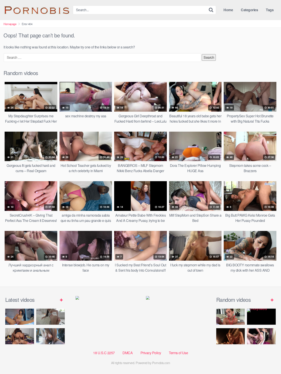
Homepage (10, 24)
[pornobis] (36, 10)
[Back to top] (268, 360)
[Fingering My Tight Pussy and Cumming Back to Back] (19, 317)
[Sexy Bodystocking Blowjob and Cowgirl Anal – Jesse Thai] (19, 336)
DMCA (127, 352)
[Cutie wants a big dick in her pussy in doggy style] (50, 317)
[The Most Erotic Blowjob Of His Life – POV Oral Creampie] (230, 336)
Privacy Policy (150, 352)
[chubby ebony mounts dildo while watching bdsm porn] (50, 336)
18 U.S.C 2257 (104, 352)
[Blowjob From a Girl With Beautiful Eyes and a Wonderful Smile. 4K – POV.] (230, 317)
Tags (270, 9)
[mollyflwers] (261, 317)
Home (228, 9)
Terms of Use (178, 352)
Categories (249, 9)
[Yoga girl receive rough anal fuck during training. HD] (261, 336)
